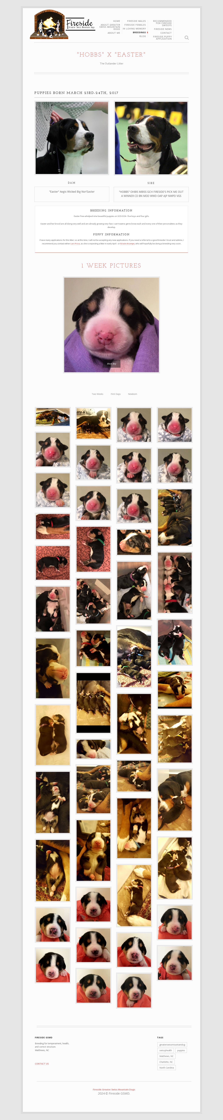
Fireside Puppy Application (162, 38)
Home (116, 21)
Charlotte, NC (166, 1061)
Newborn (132, 394)
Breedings (139, 32)
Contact (166, 33)
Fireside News (163, 29)
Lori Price (75, 243)
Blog (142, 36)
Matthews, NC (166, 1056)
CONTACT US (42, 1063)
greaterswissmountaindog (172, 1044)
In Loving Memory (134, 29)
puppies (181, 1050)
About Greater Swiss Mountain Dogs (109, 27)
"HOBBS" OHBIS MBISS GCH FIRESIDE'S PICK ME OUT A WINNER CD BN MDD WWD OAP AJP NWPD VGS (151, 193)
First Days (116, 394)
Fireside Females (135, 25)
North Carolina (166, 1067)
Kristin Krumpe (127, 243)
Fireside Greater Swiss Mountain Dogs (114, 1089)
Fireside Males (136, 21)
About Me (114, 33)
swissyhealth (165, 1050)
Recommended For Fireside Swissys (162, 23)
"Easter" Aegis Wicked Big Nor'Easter (72, 191)
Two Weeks (97, 394)
